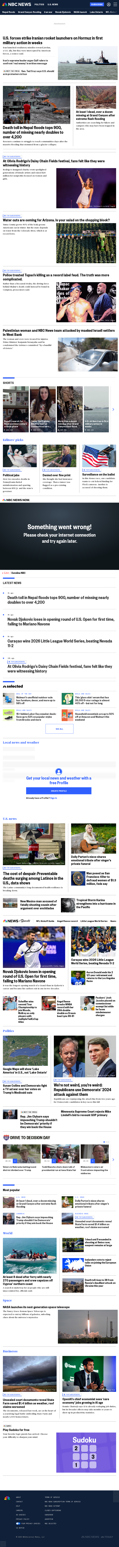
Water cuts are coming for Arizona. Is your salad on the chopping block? (56, 220)
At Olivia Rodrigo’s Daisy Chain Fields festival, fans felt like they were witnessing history (54, 163)
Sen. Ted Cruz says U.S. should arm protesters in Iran (28, 72)
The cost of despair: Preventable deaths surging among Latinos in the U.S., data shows (33, 878)
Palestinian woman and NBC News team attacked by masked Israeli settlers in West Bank (59, 332)
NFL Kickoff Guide (45, 920)
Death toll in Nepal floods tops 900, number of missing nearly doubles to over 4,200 (33, 132)
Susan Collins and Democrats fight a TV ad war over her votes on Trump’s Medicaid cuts (25, 1088)
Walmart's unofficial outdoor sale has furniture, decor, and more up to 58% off (35, 700)
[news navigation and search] (115, 4)
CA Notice (20, 1528)
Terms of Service (52, 1497)
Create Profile (59, 790)
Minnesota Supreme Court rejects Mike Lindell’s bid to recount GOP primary (86, 1113)
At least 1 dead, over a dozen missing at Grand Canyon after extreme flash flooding (95, 115)
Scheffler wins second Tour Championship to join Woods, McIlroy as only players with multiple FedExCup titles (28, 1011)
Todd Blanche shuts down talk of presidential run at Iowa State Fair (59, 1168)
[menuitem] (39, 4)
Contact (19, 1502)
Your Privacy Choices (30, 1524)
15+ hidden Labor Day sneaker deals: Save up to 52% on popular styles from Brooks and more (36, 716)
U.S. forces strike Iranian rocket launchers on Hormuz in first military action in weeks (53, 40)
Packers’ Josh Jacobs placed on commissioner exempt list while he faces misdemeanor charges (105, 1006)
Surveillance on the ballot (98, 474)
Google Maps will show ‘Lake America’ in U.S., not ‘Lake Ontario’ (25, 1070)
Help (18, 1506)
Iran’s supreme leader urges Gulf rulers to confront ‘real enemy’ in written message (25, 62)
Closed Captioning (53, 1510)
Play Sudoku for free (16, 1430)
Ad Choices (20, 1515)
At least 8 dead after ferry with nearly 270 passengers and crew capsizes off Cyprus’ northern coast (28, 1280)
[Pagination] (104, 1142)
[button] (88, 63)
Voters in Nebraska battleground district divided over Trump (19, 1168)
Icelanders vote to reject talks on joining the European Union (100, 1262)
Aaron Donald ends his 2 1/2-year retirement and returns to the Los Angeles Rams (100, 976)
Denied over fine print (57, 475)
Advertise (49, 1519)
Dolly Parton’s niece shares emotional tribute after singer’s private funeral (91, 860)
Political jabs (11, 475)
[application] (88, 63)
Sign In (53, 798)
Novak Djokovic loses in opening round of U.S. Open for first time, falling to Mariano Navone (61, 621)
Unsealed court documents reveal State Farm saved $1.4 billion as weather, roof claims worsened (93, 1224)
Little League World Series (94, 920)
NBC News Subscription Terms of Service (63, 1502)
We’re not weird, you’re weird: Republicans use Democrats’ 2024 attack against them (82, 1089)
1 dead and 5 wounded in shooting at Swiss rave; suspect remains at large (98, 1242)
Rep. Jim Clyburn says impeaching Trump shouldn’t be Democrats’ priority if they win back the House (38, 1121)
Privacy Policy (22, 1519)
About (18, 1497)
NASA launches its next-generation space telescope (36, 1307)
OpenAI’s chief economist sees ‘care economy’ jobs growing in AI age (85, 1400)
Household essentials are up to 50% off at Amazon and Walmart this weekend (94, 716)
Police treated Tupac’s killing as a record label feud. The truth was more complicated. (56, 277)
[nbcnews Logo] (7, 1498)
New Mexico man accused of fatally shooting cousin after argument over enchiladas (38, 904)
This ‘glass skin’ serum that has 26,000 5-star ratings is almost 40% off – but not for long (92, 700)
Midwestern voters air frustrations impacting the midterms (94, 1170)
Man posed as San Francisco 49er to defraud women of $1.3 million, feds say (101, 878)
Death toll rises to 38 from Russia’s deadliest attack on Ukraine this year (100, 1282)
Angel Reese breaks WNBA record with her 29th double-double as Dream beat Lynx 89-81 (66, 1009)
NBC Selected (50, 1524)
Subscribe (49, 1515)
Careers (19, 1510)
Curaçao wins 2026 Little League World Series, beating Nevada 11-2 (60, 643)
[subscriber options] (109, 4)
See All (59, 728)
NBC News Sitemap (52, 1506)
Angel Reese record (67, 920)
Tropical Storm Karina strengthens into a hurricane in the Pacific (96, 903)
